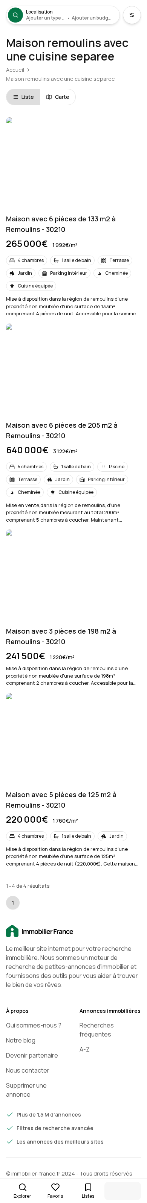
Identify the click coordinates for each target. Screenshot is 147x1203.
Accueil (15, 69)
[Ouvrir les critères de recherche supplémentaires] (132, 15)
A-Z (85, 1049)
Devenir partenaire (32, 1055)
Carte (62, 96)
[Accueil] (73, 931)
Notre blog (20, 1040)
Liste (27, 96)
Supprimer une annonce (26, 1090)
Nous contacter (27, 1070)
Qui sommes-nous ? (33, 1025)
